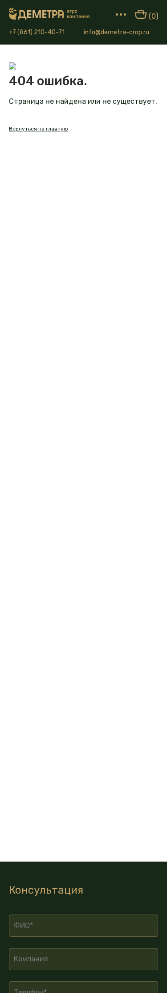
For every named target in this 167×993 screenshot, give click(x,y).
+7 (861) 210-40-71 (37, 32)
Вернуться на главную (38, 129)
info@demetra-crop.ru (116, 32)
